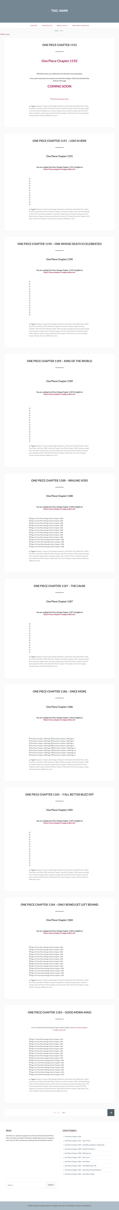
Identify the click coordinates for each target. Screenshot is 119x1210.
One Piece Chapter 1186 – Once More (59, 691)
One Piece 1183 (41, 1081)
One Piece (32, 108)
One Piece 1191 (47, 25)
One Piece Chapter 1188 (69, 554)
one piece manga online (57, 111)
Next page (110, 1112)
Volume (36, 115)
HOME (2, 34)
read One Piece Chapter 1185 (43, 877)
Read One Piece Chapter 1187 (58, 664)
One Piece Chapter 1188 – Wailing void (59, 480)
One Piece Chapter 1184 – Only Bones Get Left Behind (59, 904)
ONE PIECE (33, 25)
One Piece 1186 (53, 762)
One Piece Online (69, 331)
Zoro (56, 115)
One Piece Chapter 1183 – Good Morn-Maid (59, 1012)
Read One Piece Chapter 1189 (58, 453)
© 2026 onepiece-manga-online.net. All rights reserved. (46, 1206)
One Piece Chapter (54, 108)
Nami (70, 106)
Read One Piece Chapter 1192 (61, 113)
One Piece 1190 (41, 326)
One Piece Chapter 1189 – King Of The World (59, 361)
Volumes (43, 115)
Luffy (49, 106)
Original (37, 113)
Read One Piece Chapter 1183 (70, 1088)
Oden (86, 106)
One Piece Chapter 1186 (80, 762)
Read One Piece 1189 (40, 453)
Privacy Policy (62, 25)
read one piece (45, 113)
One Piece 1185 (41, 762)
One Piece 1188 (41, 554)
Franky (45, 106)
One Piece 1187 (41, 659)
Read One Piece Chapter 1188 (43, 558)
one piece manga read (73, 111)
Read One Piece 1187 (40, 664)
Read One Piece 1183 (52, 1088)
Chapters (39, 106)
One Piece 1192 (41, 108)
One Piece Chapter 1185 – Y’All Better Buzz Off (59, 794)
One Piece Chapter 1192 (59, 45)
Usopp (31, 115)
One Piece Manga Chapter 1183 (43, 1084)
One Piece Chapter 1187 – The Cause (59, 586)
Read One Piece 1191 (62, 216)
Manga (54, 106)
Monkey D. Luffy (62, 106)
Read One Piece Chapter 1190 (60, 333)
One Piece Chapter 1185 (69, 872)
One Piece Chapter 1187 (69, 659)
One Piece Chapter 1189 (69, 326)
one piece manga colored (69, 329)
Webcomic (50, 115)
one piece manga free (42, 111)
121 (63, 1113)
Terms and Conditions (80, 25)
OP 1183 (83, 1086)
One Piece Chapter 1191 (69, 211)
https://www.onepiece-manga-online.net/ (59, 169)
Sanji (73, 113)
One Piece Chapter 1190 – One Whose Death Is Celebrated (59, 244)
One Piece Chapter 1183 (69, 1081)
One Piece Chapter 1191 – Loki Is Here (60, 140)
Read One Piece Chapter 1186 (55, 767)
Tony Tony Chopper (81, 113)
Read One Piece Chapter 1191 (80, 216)
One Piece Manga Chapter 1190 (49, 329)
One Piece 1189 (41, 448)
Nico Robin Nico (78, 106)
